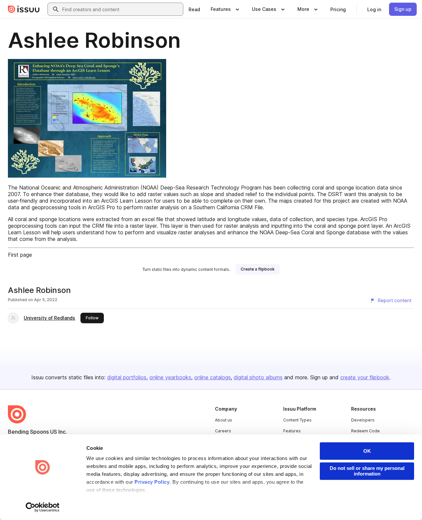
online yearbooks (170, 377)
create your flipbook (364, 377)
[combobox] (121, 9)
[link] (194, 9)
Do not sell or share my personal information (367, 471)
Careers (223, 430)
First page (20, 254)
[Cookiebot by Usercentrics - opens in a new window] (43, 507)
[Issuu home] (23, 9)
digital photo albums (258, 377)
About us (223, 420)
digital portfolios (126, 377)
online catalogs (212, 377)
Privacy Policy (152, 482)
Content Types (297, 420)
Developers (363, 420)
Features (292, 430)
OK (367, 451)
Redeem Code (365, 430)
